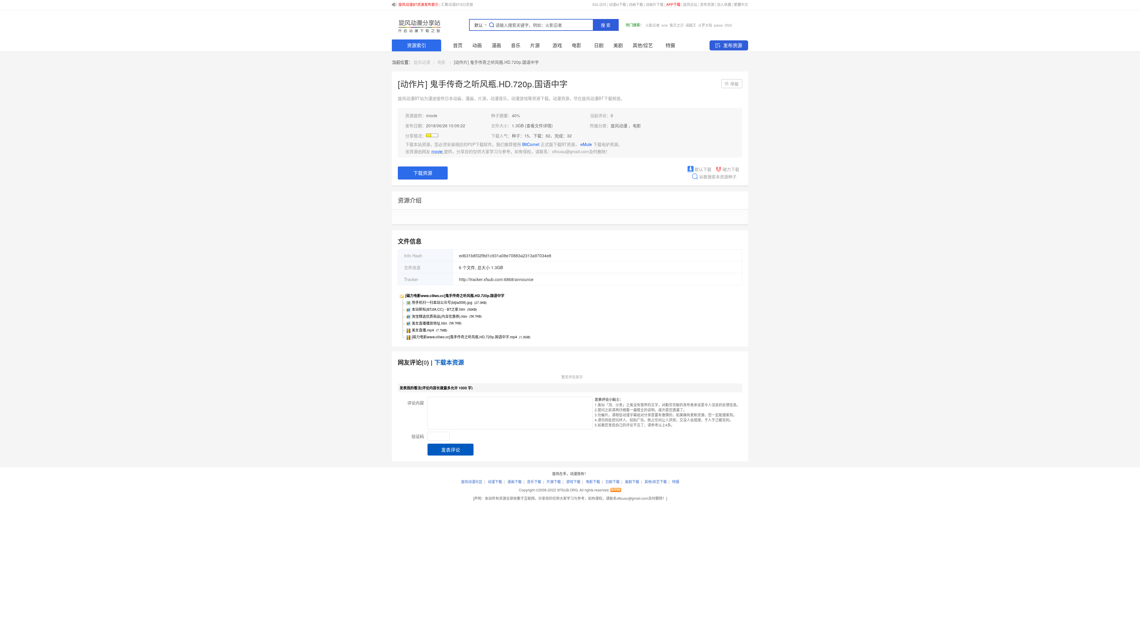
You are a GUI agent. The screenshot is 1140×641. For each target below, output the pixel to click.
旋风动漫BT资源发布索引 (418, 4)
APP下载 (673, 4)
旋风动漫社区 (471, 481)
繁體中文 (741, 4)
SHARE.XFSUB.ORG (418, 24)
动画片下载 (655, 4)
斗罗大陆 (705, 25)
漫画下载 (514, 481)
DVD (728, 25)
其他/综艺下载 (656, 481)
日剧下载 (612, 481)
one (664, 25)
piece (718, 25)
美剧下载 (632, 481)
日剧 (599, 45)
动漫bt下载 (617, 4)
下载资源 (422, 172)
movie (431, 115)
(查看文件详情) (539, 125)
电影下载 (593, 481)
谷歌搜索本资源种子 (717, 177)
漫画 (496, 45)
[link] (422, 62)
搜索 (606, 25)
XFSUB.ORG (567, 489)
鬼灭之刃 (676, 25)
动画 (477, 45)
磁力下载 (730, 169)
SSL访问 (599, 4)
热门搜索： (635, 24)
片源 (535, 45)
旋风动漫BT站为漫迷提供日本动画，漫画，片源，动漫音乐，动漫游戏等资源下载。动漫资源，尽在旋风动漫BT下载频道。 (511, 98)
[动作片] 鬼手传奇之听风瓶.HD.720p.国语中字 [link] (496, 62)
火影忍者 (652, 25)
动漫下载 (495, 481)
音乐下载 (534, 481)
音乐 (515, 45)
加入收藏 (724, 4)
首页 (458, 45)
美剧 (618, 45)
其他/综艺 (643, 45)
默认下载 (702, 169)
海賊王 (690, 25)
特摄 (670, 45)
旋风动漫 (422, 62)
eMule (586, 144)
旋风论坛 (690, 4)
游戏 (557, 45)
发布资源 (707, 4)
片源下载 (554, 481)
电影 (576, 45)
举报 (734, 84)
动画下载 (636, 4)
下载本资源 (449, 362)
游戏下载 (573, 481)
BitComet (531, 144)
